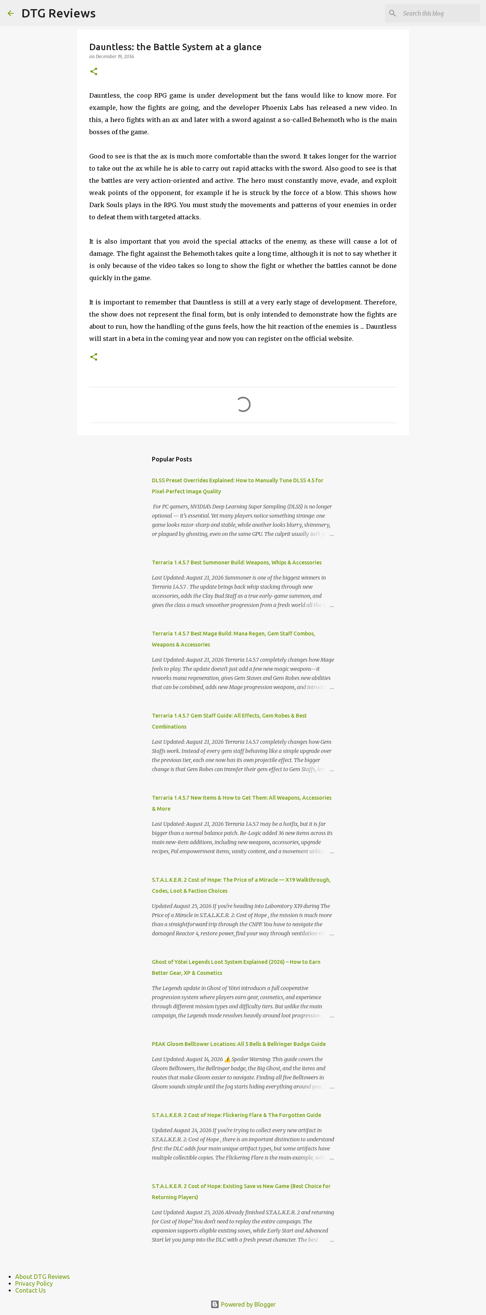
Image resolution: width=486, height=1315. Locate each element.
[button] (93, 72)
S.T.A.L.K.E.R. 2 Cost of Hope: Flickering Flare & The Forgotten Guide (236, 1115)
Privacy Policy (34, 1283)
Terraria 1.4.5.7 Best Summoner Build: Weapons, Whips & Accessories (237, 562)
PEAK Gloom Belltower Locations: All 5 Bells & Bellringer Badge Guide (239, 1044)
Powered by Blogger (247, 1304)
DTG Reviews (58, 13)
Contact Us (30, 1290)
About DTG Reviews (42, 1276)
